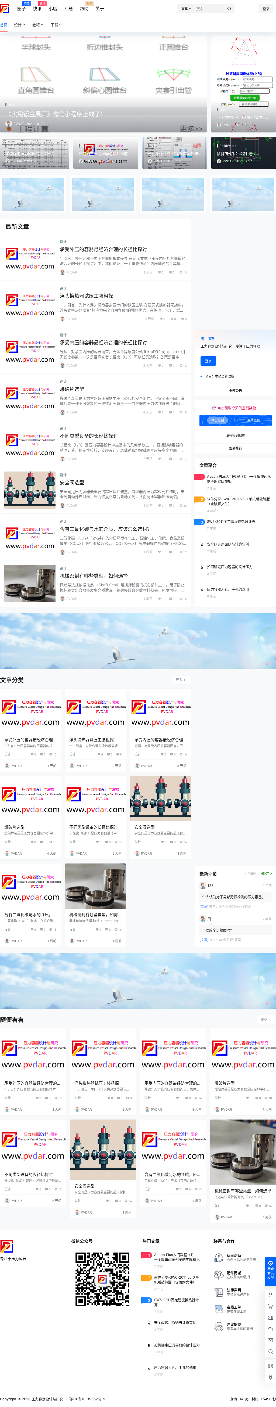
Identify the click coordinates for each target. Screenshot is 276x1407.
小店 (53, 8)
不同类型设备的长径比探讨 (89, 436)
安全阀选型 (72, 482)
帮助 (84, 7)
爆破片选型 (72, 389)
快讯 (37, 7)
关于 (99, 8)
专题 (68, 8)
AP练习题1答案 (230, 940)
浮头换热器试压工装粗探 (86, 296)
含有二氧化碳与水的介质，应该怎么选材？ (106, 529)
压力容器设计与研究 (46, 1399)
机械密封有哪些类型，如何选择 (94, 576)
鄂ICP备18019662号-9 (87, 1399)
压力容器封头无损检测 (235, 907)
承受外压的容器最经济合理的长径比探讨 (103, 249)
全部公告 (235, 391)
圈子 (21, 7)
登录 (266, 9)
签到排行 (235, 448)
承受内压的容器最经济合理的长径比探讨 (103, 343)
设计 (18, 25)
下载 (54, 25)
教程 (36, 25)
